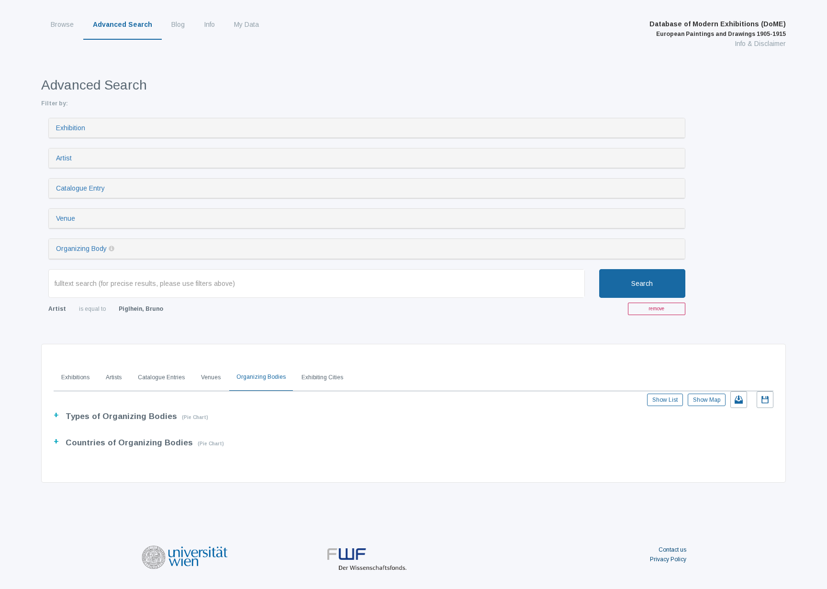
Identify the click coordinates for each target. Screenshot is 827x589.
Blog (178, 24)
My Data (246, 24)
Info (209, 24)
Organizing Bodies (261, 377)
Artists (114, 377)
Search (642, 283)
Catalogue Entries (161, 377)
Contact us (672, 549)
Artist (64, 158)
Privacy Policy (668, 559)
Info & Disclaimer (760, 43)
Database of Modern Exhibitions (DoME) (717, 28)
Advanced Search (122, 24)
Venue (65, 218)
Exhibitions (75, 377)
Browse (62, 24)
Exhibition (70, 128)
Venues (211, 377)
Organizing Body (81, 248)
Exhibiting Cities (322, 377)
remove (656, 308)
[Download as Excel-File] (739, 400)
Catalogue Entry (80, 188)
